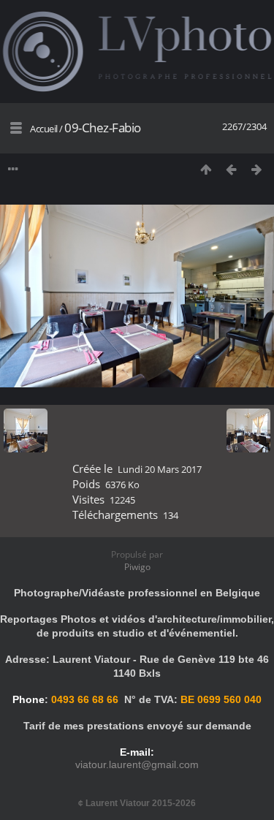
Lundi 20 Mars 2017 (160, 469)
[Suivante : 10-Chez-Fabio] (257, 169)
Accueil (44, 128)
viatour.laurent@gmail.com (137, 764)
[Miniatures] (205, 169)
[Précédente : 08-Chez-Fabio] (231, 169)
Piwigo (137, 567)
